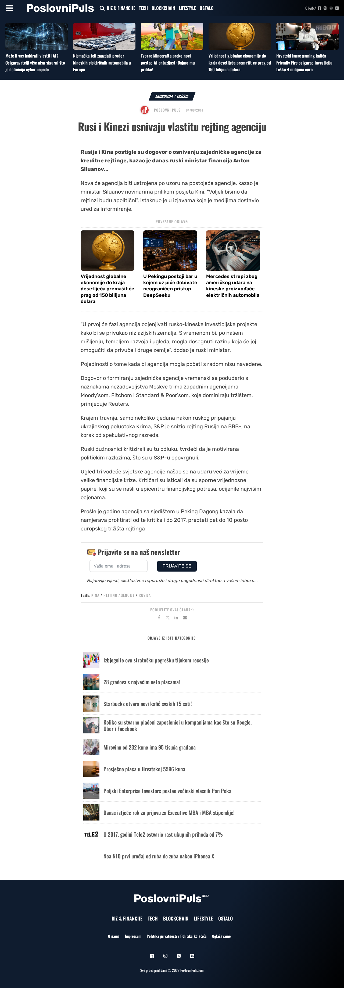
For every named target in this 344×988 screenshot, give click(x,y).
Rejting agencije (119, 595)
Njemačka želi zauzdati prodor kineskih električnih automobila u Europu (102, 62)
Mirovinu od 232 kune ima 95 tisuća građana (149, 747)
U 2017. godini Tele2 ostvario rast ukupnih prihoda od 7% (163, 834)
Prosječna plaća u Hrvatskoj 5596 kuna (144, 769)
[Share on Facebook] (159, 618)
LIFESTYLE (187, 8)
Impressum (133, 936)
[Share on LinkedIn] (176, 618)
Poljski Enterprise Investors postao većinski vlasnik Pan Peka (167, 791)
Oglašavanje (221, 936)
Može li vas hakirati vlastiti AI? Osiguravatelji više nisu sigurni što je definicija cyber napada (35, 62)
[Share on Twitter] (167, 618)
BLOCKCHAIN (163, 8)
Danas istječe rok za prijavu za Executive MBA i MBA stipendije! (169, 812)
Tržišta (183, 96)
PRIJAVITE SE (177, 566)
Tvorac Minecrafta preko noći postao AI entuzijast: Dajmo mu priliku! (168, 62)
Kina (95, 595)
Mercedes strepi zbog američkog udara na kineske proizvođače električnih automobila (232, 285)
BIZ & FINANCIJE (121, 8)
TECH (143, 8)
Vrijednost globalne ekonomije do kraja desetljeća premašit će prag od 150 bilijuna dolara (240, 62)
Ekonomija (164, 96)
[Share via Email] (185, 618)
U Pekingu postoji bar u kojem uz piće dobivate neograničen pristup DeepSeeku (170, 285)
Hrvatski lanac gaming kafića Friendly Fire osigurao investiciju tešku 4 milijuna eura (304, 62)
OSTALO (207, 8)
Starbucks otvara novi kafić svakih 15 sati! (147, 704)
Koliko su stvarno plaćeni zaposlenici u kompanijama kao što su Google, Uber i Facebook (177, 725)
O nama (310, 8)
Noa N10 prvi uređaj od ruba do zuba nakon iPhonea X (158, 856)
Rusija (145, 595)
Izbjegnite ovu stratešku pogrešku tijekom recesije (156, 660)
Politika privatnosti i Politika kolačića (177, 936)
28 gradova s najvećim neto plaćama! (141, 682)
